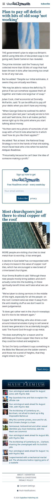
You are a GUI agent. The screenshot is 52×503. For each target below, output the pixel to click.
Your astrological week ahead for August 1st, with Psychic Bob (29, 452)
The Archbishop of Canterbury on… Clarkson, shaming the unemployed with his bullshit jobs (29, 444)
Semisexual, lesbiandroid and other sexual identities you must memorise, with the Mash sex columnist (28, 429)
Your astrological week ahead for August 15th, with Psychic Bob (27, 405)
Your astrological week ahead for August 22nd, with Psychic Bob (27, 392)
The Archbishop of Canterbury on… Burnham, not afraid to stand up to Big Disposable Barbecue (26, 413)
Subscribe (23, 198)
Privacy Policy (26, 480)
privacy (33, 198)
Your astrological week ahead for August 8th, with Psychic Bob (29, 436)
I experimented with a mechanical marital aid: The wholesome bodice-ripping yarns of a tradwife (29, 460)
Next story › (43, 369)
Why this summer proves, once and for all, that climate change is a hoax (28, 421)
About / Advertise (26, 474)
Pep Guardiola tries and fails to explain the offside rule (28, 399)
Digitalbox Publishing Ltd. (29, 498)
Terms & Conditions (26, 477)
